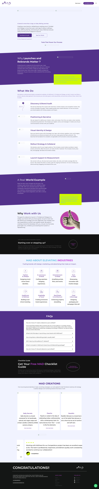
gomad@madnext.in (18, 482)
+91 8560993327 (16, 480)
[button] (95, 485)
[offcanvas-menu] (96, 3)
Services (77, 3)
